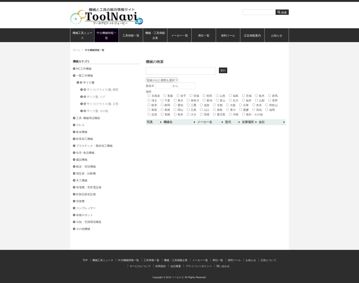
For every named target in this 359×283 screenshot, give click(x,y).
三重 (193, 105)
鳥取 (154, 110)
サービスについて (140, 265)
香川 (233, 110)
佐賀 (154, 114)
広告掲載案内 (252, 35)
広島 (193, 110)
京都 (220, 105)
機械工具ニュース (82, 35)
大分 (193, 114)
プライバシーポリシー (199, 265)
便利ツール (228, 35)
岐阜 (154, 105)
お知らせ (276, 35)
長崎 (167, 114)
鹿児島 (221, 114)
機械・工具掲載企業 (155, 35)
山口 (206, 110)
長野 (275, 100)
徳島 (220, 110)
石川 (235, 100)
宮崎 (206, 114)
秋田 (209, 96)
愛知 (180, 105)
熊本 (180, 114)
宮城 (196, 96)
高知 (259, 110)
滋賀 (206, 105)
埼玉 (154, 100)
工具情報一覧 (130, 35)
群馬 (275, 96)
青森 (170, 96)
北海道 (155, 96)
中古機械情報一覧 (106, 35)
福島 (235, 96)
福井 (248, 100)
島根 (167, 110)
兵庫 (246, 105)
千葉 (167, 100)
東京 (180, 100)
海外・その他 (254, 114)
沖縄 (235, 114)
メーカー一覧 (179, 35)
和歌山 (273, 105)
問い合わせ (223, 265)
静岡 (167, 105)
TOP (85, 259)
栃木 (262, 96)
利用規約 (160, 265)
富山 (222, 100)
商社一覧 (203, 35)
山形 (222, 96)
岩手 (183, 96)
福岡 (272, 110)
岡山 (180, 110)
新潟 (209, 100)
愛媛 (246, 110)
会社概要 (176, 265)
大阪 (233, 105)
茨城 (248, 96)
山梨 (262, 100)
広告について (268, 259)
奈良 (259, 105)
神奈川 (195, 100)
